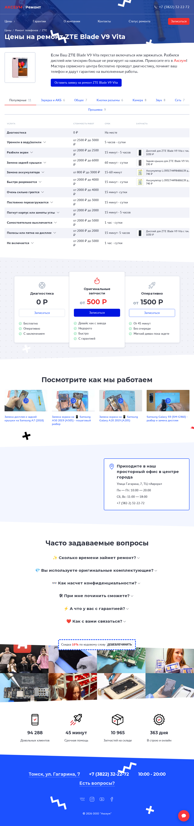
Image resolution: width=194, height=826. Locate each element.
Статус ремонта (139, 21)
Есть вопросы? (97, 783)
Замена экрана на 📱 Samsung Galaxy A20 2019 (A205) (118, 418)
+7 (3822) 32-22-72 (174, 7)
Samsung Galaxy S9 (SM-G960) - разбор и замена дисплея (167, 418)
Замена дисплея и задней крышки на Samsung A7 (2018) (24, 418)
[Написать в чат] (183, 815)
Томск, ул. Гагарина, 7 (54, 774)
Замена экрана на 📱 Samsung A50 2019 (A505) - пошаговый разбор (71, 420)
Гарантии (39, 21)
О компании (72, 21)
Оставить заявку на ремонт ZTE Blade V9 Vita (86, 82)
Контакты (104, 21)
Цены (8, 21)
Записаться (179, 21)
